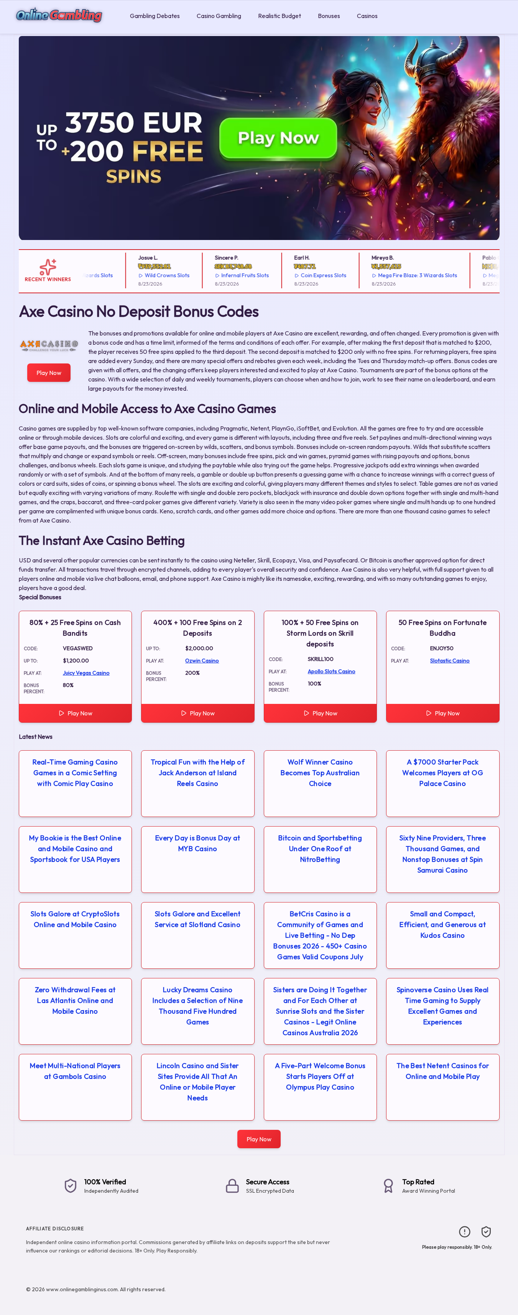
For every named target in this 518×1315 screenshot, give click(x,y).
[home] (63, 28)
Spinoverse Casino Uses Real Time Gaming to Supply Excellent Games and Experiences (443, 1005)
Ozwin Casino (202, 660)
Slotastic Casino (450, 660)
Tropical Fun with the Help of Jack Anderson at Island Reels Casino (198, 773)
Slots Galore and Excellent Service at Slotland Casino (198, 919)
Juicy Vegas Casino (86, 672)
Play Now (48, 372)
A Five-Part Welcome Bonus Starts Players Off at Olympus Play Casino (320, 1076)
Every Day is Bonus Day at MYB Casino (197, 843)
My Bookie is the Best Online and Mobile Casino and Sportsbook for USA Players (75, 848)
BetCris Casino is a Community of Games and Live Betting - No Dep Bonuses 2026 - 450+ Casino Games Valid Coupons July (320, 935)
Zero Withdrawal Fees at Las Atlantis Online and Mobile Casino (75, 1000)
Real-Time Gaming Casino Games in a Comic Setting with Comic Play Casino (75, 773)
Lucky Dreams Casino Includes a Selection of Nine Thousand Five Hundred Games (198, 1005)
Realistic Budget (279, 16)
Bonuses (329, 16)
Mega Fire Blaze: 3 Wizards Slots (404, 275)
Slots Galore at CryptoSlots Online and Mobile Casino (75, 919)
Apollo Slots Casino (331, 671)
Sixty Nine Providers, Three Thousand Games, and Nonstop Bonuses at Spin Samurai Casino (443, 853)
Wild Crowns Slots (153, 275)
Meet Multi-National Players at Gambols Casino (75, 1071)
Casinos (367, 16)
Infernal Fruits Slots (231, 275)
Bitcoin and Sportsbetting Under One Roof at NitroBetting (320, 848)
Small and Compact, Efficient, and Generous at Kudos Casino (443, 924)
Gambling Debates (155, 16)
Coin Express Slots (310, 275)
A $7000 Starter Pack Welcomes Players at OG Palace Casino (442, 773)
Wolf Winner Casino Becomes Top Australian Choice (320, 773)
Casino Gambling (219, 16)
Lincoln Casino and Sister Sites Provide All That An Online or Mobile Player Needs (198, 1081)
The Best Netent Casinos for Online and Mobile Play (442, 1071)
